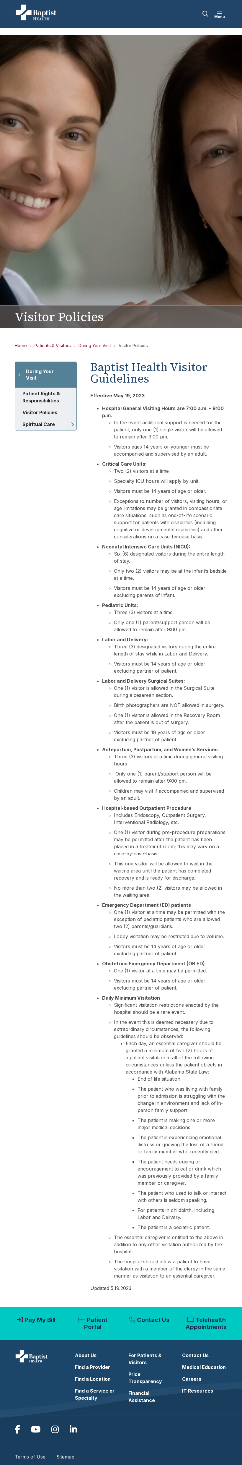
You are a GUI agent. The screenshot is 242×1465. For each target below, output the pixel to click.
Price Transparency (145, 1377)
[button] (220, 14)
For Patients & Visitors (144, 1358)
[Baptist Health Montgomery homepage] (36, 14)
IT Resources (197, 1391)
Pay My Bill (39, 1319)
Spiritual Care (38, 424)
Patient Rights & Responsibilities (41, 397)
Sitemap (65, 1457)
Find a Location (93, 1379)
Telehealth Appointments (206, 1323)
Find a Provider (92, 1367)
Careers (191, 1379)
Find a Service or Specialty (95, 1394)
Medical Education (204, 1367)
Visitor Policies (39, 412)
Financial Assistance (141, 1396)
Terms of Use (30, 1457)
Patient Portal (95, 1323)
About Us (86, 1355)
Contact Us (153, 1319)
